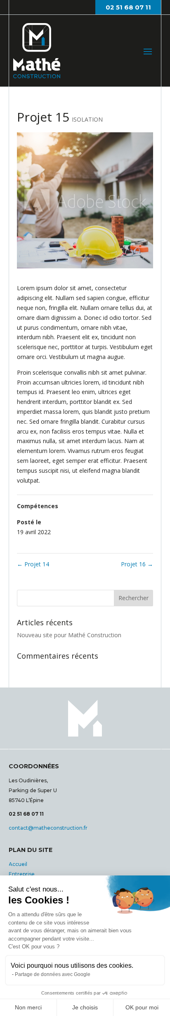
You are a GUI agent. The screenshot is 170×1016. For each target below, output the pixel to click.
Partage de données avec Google (52, 974)
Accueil (18, 864)
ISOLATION (87, 119)
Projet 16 (137, 564)
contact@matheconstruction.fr (48, 828)
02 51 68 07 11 (128, 7)
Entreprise (22, 874)
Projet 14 (33, 564)
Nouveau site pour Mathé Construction (69, 635)
